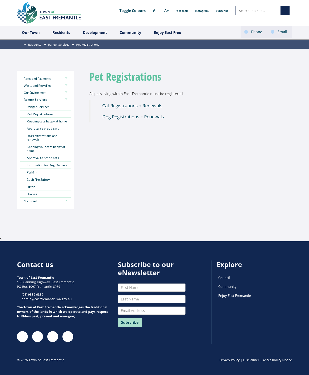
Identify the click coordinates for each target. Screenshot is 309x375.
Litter (31, 187)
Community (130, 32)
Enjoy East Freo (167, 32)
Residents (61, 32)
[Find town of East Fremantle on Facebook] (22, 336)
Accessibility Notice (277, 360)
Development (95, 32)
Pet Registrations (87, 44)
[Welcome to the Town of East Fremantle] (49, 12)
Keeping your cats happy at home (46, 148)
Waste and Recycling (37, 85)
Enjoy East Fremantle (234, 295)
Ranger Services (58, 44)
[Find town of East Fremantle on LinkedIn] (52, 336)
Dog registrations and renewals (42, 137)
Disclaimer (251, 360)
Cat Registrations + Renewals (132, 106)
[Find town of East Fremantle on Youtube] (67, 336)
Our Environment (35, 92)
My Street (30, 201)
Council (224, 277)
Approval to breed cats (43, 128)
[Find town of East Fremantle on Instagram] (37, 336)
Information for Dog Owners (47, 165)
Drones (32, 194)
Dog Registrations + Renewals (133, 117)
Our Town (31, 32)
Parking (32, 172)
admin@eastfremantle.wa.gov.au (47, 299)
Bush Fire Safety (38, 179)
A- (155, 10)
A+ (166, 10)
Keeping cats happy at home (47, 121)
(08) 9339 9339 (32, 294)
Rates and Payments (37, 78)
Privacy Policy (229, 360)
